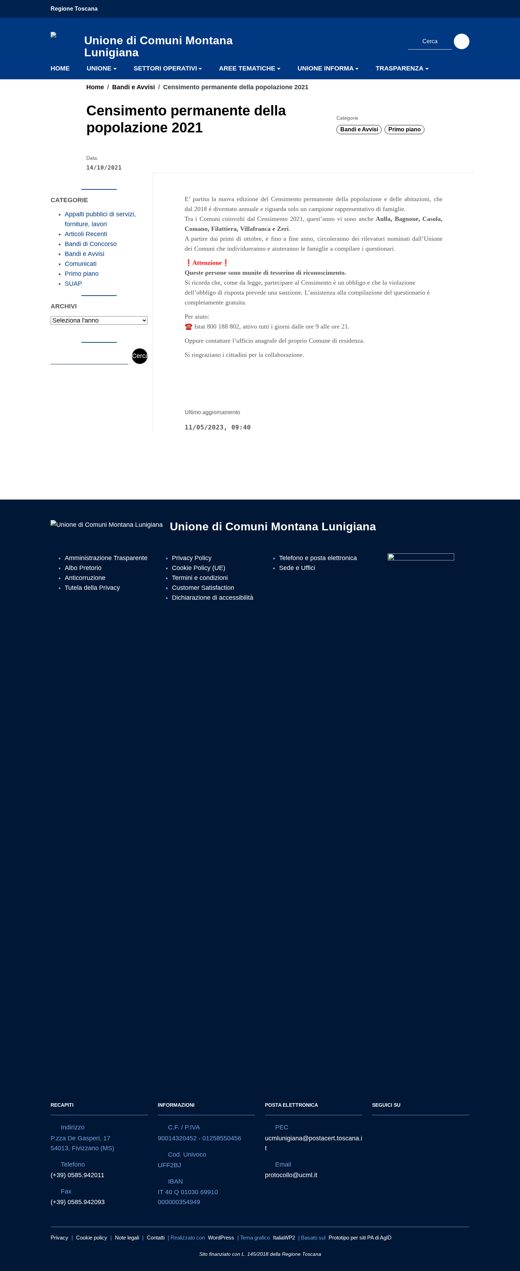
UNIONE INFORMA (325, 68)
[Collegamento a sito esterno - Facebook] (380, 40)
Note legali (127, 1238)
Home (95, 87)
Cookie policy (91, 1238)
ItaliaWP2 (284, 1238)
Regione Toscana (74, 9)
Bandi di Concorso (91, 243)
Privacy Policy (192, 558)
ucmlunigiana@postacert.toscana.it (313, 1143)
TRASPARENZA (399, 68)
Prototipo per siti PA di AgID (360, 1238)
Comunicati (81, 263)
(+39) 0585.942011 (77, 1175)
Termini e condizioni (200, 577)
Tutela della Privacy (92, 587)
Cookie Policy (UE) (198, 567)
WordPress (221, 1238)
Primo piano (404, 129)
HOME (60, 68)
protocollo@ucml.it (291, 1175)
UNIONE (99, 68)
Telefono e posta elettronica (318, 558)
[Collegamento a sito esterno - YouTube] (393, 40)
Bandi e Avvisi (133, 87)
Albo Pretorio (83, 567)
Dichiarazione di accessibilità (212, 597)
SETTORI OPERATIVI (165, 68)
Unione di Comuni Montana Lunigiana (273, 526)
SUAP (73, 283)
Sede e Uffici (297, 567)
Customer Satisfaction (203, 587)
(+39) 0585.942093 (78, 1202)
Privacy (59, 1238)
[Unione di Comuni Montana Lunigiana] (64, 44)
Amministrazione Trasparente (106, 558)
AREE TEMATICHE (247, 68)
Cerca (140, 355)
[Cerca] (461, 41)
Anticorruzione (85, 577)
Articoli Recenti (86, 234)
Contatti (155, 1238)
